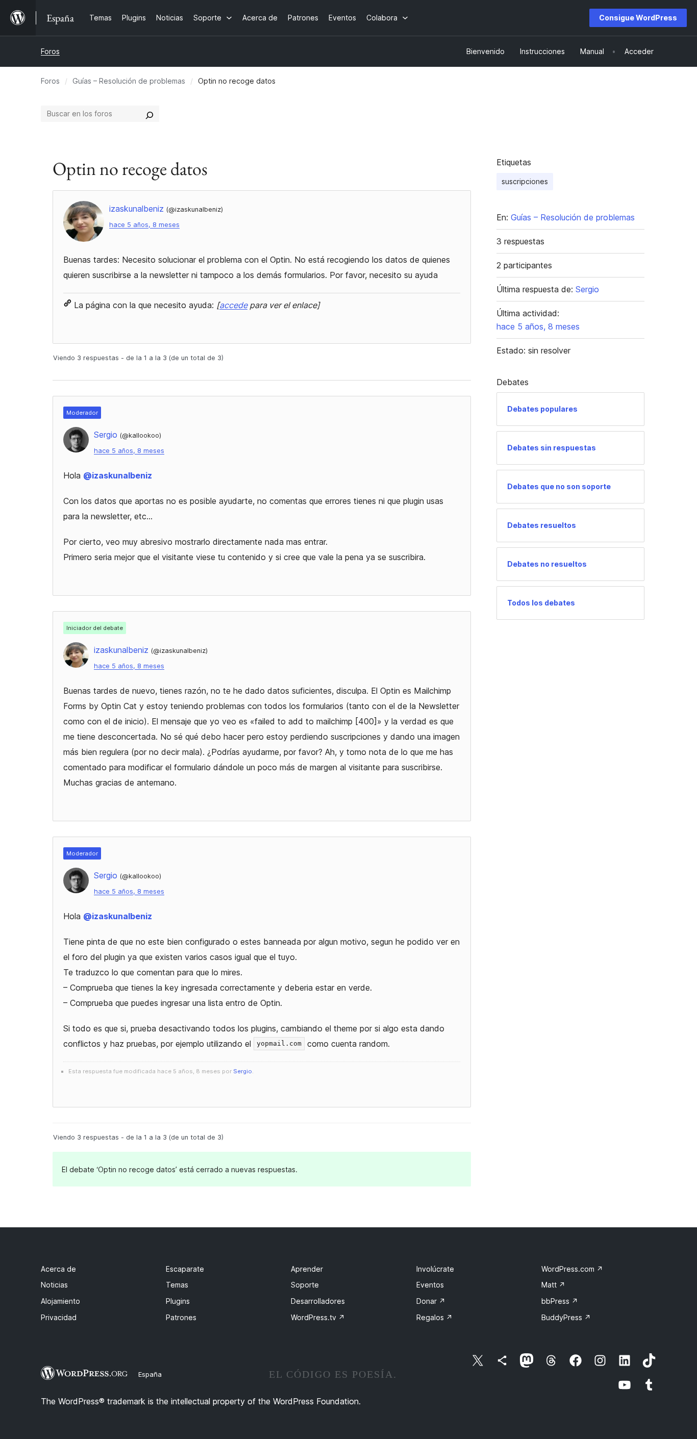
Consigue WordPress (638, 17)
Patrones (181, 1317)
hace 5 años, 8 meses (144, 225)
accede (233, 305)
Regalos (434, 1317)
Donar (430, 1301)
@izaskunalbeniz (117, 475)
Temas (177, 1284)
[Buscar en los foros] (149, 114)
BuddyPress (566, 1317)
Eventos (430, 1284)
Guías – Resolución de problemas (128, 81)
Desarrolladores (318, 1301)
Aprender (307, 1269)
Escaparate (185, 1269)
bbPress (559, 1301)
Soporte (305, 1284)
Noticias (54, 1284)
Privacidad (59, 1317)
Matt (553, 1284)
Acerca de (58, 1269)
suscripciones (525, 181)
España (150, 1374)
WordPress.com (572, 1269)
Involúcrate (435, 1269)
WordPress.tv (318, 1317)
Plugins (178, 1301)
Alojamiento (60, 1301)
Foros (50, 51)
